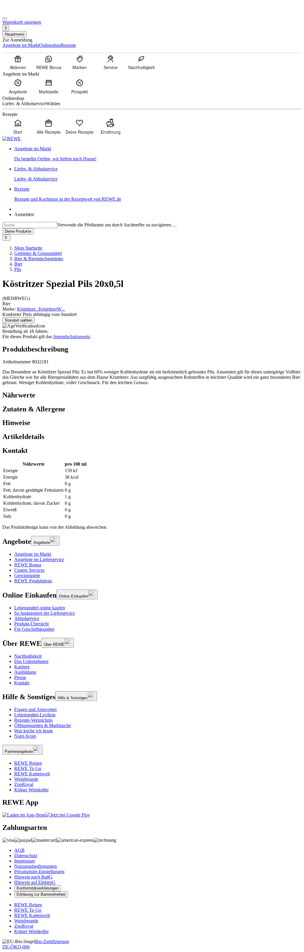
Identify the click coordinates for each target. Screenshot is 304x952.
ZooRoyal (23, 784)
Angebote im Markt (32, 554)
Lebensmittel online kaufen (39, 607)
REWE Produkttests (33, 580)
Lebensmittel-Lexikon (35, 714)
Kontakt (21, 682)
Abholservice (26, 618)
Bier (18, 263)
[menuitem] (17, 62)
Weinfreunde (26, 779)
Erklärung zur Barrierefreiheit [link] (41, 894)
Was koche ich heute (33, 730)
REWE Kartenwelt (32, 773)
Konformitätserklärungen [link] (37, 888)
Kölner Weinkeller (31, 789)
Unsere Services (29, 570)
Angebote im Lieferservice (39, 559)
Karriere (22, 666)
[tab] (152, 395)
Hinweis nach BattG (33, 876)
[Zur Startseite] (22, 11)
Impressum (24, 860)
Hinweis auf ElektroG (35, 882)
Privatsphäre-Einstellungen (39, 871)
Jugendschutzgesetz (71, 336)
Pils (17, 269)
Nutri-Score (25, 736)
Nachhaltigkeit (28, 656)
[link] (158, 154)
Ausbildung (25, 672)
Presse (20, 677)
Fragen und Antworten (35, 709)
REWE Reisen (28, 763)
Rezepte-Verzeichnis (33, 720)
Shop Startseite (28, 247)
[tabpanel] (152, 490)
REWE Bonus (27, 564)
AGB (19, 850)
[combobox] (29, 225)
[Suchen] (174, 226)
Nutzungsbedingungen (35, 866)
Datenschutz (25, 855)
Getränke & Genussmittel (38, 253)
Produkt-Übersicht (31, 623)
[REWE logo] (11, 138)
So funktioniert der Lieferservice (44, 613)
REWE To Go (27, 768)
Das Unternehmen (31, 661)
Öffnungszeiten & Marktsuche (42, 725)
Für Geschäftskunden (34, 629)
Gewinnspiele (27, 575)
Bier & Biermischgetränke (38, 258)
